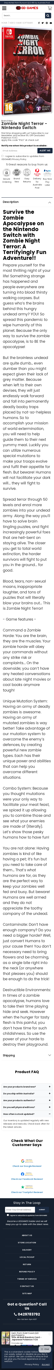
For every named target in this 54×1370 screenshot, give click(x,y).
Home (4, 22)
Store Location (27, 1242)
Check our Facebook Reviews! (27, 1179)
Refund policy (27, 1271)
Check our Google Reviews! (27, 1166)
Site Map (27, 1293)
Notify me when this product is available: (24, 145)
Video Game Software (21, 22)
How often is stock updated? (18, 1114)
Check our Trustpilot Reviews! (27, 1192)
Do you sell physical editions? (19, 1107)
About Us (27, 1235)
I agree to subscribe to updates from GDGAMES (22, 158)
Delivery (27, 1250)
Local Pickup (27, 1257)
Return (27, 1264)
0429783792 (29, 1314)
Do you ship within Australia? (18, 1093)
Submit (42, 1210)
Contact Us (27, 1286)
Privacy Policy (19, 159)
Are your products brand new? (19, 1086)
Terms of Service (27, 1279)
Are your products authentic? (19, 1100)
